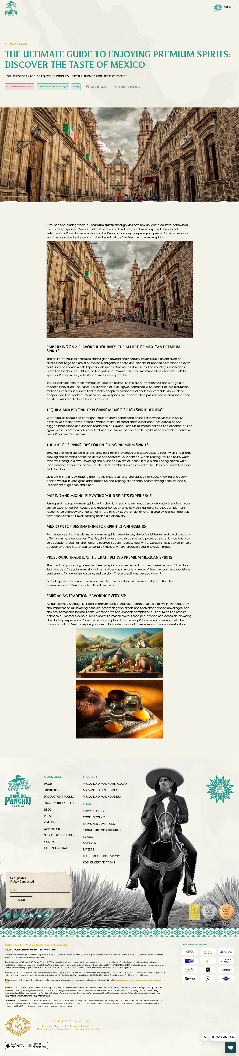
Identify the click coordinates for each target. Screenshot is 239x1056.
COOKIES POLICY (94, 817)
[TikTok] (16, 916)
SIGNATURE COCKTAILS (59, 835)
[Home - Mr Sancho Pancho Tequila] (11, 8)
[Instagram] (8, 916)
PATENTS (88, 849)
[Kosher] (190, 978)
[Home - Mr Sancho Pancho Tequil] (18, 791)
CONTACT (50, 842)
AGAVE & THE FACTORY (59, 803)
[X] (23, 916)
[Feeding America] (208, 951)
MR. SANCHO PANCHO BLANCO (103, 790)
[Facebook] (31, 916)
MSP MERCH (52, 829)
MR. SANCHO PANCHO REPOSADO (105, 784)
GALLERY (50, 822)
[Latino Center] (226, 960)
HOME (48, 784)
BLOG (48, 809)
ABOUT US (51, 790)
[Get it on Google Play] (37, 1045)
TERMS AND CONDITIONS (99, 824)
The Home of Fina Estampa (102, 856)
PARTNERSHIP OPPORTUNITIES (102, 830)
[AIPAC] (226, 951)
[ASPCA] (190, 951)
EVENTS (88, 837)
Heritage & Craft (56, 848)
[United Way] (190, 960)
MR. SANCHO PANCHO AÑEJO (102, 797)
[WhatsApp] (47, 916)
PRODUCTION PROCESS (59, 797)
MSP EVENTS (91, 843)
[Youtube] (39, 916)
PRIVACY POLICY (93, 811)
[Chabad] (208, 960)
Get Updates (22, 880)
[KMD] (208, 978)
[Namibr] (190, 969)
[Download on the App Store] (15, 1045)
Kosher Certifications (99, 862)
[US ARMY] (208, 969)
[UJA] (226, 969)
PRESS (48, 816)
